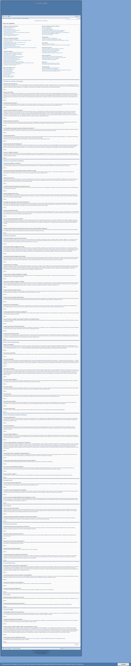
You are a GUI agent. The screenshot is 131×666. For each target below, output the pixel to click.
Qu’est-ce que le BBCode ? (7, 68)
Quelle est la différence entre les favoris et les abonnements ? (52, 56)
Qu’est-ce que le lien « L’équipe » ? (47, 34)
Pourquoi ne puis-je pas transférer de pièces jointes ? (12, 59)
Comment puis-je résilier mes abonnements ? (49, 59)
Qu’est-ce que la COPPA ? (7, 28)
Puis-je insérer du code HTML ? (8, 69)
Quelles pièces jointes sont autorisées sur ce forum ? (51, 63)
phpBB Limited (33, 613)
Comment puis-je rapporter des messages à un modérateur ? (13, 61)
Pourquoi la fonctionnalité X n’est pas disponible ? (50, 68)
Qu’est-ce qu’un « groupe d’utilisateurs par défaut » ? (50, 33)
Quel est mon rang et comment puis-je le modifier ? (11, 46)
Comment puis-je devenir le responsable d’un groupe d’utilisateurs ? (53, 31)
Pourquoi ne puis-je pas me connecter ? (10, 31)
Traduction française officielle (39, 651)
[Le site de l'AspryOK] (41, 3)
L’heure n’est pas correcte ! (7, 41)
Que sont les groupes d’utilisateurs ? (48, 29)
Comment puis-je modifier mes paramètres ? (10, 39)
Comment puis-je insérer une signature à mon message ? (12, 54)
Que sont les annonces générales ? (9, 72)
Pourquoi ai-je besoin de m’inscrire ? (9, 27)
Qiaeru (46, 651)
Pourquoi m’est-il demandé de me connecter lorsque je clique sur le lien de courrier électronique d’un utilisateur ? (20, 48)
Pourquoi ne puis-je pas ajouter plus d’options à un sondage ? (13, 56)
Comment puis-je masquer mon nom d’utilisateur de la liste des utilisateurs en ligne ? (17, 40)
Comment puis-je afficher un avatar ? (9, 45)
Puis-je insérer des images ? (8, 71)
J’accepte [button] (123, 664)
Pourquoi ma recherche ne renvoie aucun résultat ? (50, 49)
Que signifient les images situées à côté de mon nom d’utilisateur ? (14, 44)
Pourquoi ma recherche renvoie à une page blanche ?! (51, 50)
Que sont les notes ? (6, 74)
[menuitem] (9, 16)
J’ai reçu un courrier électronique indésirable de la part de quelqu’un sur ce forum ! (55, 40)
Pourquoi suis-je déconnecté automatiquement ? (11, 34)
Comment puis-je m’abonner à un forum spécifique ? (50, 58)
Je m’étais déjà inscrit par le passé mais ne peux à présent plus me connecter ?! (16, 32)
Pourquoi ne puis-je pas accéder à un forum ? (11, 58)
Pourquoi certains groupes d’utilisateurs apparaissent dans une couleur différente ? (55, 32)
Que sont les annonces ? (7, 73)
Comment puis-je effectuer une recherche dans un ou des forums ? (53, 48)
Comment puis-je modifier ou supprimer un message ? (12, 53)
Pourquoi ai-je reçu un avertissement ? (9, 60)
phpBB (38, 650)
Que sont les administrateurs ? (47, 27)
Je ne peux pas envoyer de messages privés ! (49, 38)
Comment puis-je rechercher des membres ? (49, 51)
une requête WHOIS (34, 628)
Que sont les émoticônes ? (7, 70)
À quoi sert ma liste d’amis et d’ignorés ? (48, 43)
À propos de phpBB (43, 614)
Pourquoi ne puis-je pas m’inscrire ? (9, 29)
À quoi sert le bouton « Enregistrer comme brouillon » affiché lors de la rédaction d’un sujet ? (18, 62)
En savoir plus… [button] (80, 664)
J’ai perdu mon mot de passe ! (8, 33)
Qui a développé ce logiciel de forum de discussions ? (51, 67)
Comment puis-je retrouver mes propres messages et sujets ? (52, 52)
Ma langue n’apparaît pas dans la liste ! (9, 43)
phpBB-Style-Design (46, 652)
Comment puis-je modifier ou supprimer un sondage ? (12, 57)
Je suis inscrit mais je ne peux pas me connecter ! (11, 30)
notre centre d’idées (68, 620)
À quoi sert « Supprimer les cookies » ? (9, 35)
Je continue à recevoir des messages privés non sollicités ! (52, 39)
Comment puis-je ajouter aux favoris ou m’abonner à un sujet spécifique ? (54, 57)
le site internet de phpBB (12, 197)
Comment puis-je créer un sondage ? (9, 55)
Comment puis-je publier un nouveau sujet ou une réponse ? (13, 52)
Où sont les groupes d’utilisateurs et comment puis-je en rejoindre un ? (53, 30)
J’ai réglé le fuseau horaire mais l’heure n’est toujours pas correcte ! (14, 42)
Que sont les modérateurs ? (46, 28)
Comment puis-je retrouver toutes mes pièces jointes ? (51, 64)
